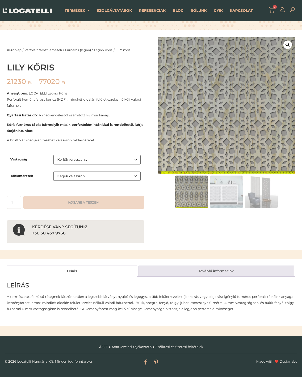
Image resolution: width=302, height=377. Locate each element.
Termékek (75, 10)
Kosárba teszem (83, 202)
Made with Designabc (276, 361)
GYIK (218, 10)
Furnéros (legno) (78, 50)
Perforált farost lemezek (43, 50)
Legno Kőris (103, 50)
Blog (178, 10)
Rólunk (199, 10)
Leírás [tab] (72, 271)
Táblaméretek (21, 175)
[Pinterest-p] (156, 362)
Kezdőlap (14, 50)
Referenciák (152, 10)
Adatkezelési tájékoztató (132, 347)
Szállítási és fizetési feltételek (179, 347)
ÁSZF (103, 347)
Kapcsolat (241, 10)
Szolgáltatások (114, 10)
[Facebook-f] (145, 362)
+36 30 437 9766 (49, 232)
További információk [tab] (216, 271)
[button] (287, 45)
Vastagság (18, 159)
